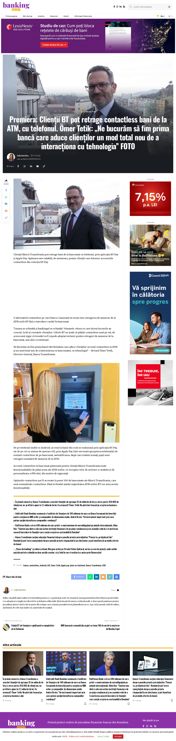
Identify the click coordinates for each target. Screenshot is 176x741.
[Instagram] (117, 7)
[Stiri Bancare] (16, 7)
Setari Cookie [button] (103, 736)
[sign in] (153, 16)
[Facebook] (114, 7)
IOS (48, 565)
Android (43, 565)
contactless (34, 565)
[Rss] (124, 7)
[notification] (157, 16)
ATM (104, 565)
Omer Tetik (55, 565)
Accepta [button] (118, 736)
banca (25, 565)
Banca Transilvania (93, 565)
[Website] (117, 590)
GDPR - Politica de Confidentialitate (78, 736)
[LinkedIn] (120, 7)
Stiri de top (89, 112)
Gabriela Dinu (23, 156)
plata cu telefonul (77, 565)
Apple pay (65, 565)
